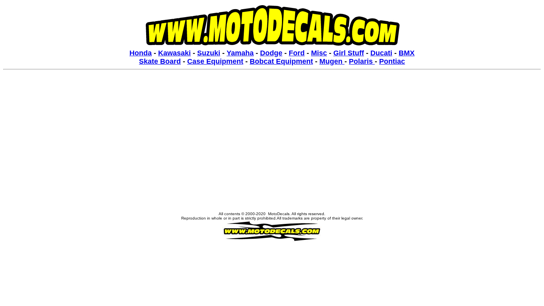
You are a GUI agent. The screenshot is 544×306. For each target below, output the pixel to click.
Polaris (362, 61)
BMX (407, 53)
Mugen (331, 61)
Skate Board (160, 61)
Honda (140, 53)
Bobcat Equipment (281, 61)
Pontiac (392, 61)
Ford (297, 53)
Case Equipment (215, 61)
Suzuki (208, 53)
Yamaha (240, 53)
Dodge (271, 53)
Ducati (381, 53)
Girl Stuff (348, 53)
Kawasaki (174, 53)
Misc (319, 53)
